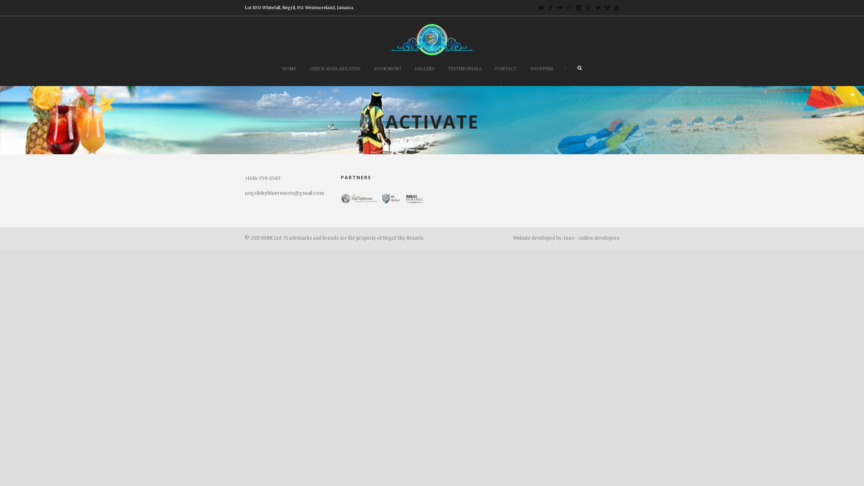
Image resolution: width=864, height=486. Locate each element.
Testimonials (465, 68)
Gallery (424, 68)
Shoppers (542, 68)
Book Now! (387, 68)
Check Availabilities (335, 68)
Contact (505, 68)
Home (289, 68)
